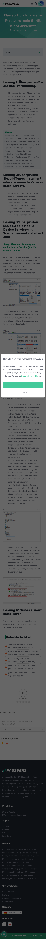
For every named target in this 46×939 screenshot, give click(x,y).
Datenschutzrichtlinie (30, 376)
